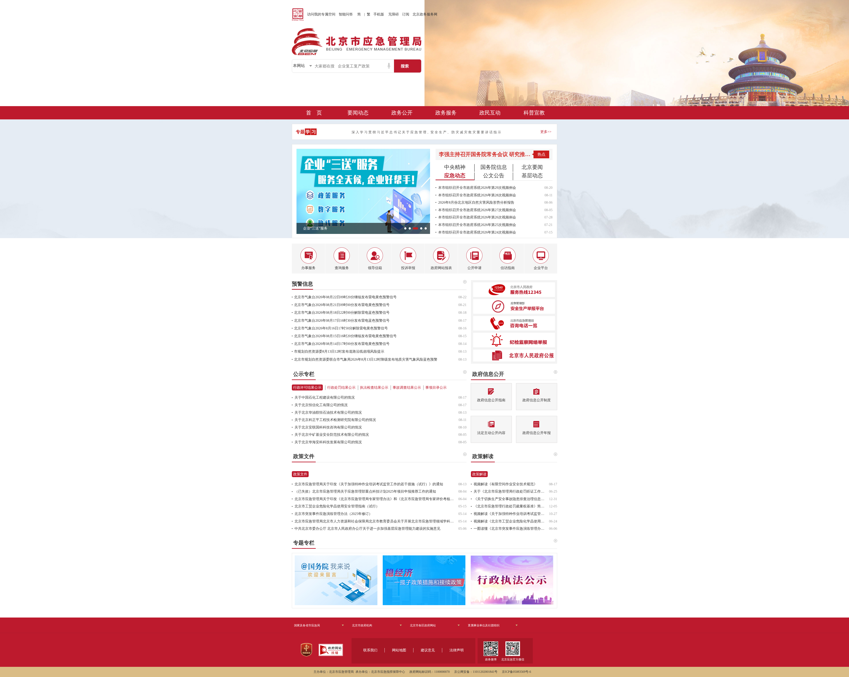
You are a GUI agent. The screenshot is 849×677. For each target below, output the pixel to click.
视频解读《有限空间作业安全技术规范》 (505, 484)
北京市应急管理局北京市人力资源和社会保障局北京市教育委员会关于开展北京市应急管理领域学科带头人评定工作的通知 (376, 521)
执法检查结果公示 (374, 387)
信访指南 (508, 268)
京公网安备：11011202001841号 (475, 671)
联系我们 (370, 650)
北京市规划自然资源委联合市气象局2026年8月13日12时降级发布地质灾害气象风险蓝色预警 (365, 359)
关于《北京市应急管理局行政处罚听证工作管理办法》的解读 (511, 491)
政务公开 (402, 113)
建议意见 (428, 650)
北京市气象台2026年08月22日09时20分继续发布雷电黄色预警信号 (345, 297)
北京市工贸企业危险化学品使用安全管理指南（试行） (336, 506)
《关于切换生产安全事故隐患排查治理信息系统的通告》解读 (511, 499)
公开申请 (474, 268)
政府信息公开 (488, 373)
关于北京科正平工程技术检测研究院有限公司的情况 (335, 420)
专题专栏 (303, 542)
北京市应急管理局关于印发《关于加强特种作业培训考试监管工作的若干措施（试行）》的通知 (368, 484)
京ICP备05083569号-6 (516, 671)
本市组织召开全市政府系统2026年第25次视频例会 (477, 225)
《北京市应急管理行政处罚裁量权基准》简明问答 (511, 506)
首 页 (314, 113)
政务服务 (446, 113)
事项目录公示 (436, 387)
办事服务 (308, 268)
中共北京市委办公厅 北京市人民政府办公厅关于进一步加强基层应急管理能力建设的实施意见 (367, 528)
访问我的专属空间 (321, 14)
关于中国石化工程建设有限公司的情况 (324, 397)
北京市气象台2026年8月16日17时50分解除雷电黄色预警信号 (341, 328)
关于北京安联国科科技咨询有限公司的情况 (328, 427)
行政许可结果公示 (307, 387)
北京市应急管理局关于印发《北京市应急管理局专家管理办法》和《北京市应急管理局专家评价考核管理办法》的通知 (376, 499)
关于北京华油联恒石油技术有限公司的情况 (328, 412)
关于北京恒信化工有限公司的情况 (321, 405)
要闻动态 (358, 113)
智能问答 (346, 14)
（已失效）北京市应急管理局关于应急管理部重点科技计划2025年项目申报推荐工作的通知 (365, 491)
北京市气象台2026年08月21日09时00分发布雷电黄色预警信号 (342, 305)
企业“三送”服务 (315, 228)
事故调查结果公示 (407, 387)
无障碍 (393, 14)
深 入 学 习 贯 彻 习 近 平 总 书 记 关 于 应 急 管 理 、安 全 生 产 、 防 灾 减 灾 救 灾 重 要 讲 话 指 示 (426, 132)
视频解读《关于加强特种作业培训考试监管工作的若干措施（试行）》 (511, 514)
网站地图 (399, 650)
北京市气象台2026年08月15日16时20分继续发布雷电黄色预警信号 (345, 336)
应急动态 (454, 175)
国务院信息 (493, 166)
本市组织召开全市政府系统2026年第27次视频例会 (477, 210)
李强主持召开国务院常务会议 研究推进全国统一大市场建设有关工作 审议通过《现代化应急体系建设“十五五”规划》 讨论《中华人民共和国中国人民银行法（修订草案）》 (485, 154)
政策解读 (482, 455)
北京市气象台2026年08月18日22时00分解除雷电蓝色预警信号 (342, 312)
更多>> (545, 132)
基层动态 (532, 175)
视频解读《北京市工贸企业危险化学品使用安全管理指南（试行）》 (511, 521)
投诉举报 (408, 268)
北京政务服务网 (425, 14)
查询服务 (342, 268)
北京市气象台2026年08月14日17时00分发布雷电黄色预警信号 (342, 344)
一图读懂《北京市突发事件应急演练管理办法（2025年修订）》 (511, 528)
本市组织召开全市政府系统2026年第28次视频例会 (477, 195)
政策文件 (303, 455)
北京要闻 (532, 166)
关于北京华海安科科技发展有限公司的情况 (328, 442)
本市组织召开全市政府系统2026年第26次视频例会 (477, 217)
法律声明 (456, 650)
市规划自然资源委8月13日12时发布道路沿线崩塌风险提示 (339, 351)
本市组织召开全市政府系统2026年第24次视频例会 (477, 232)
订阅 (405, 14)
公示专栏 (303, 373)
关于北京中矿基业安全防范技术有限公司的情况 (331, 434)
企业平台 (541, 268)
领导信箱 (375, 268)
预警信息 (302, 284)
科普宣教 (534, 113)
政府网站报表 (441, 268)
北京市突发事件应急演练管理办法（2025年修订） (333, 514)
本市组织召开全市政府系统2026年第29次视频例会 (477, 187)
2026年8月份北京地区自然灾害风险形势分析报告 (476, 202)
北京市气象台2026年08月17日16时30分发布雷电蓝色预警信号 (342, 320)
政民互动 (490, 113)
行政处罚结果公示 (341, 387)
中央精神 (454, 166)
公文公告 (493, 175)
